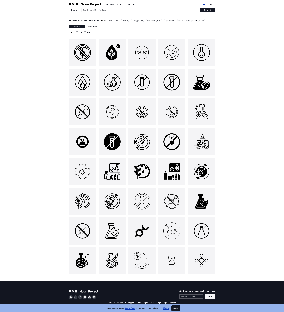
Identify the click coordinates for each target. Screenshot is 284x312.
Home (106, 4)
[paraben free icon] (82, 52)
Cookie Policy (130, 308)
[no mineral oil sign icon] (142, 260)
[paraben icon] (82, 260)
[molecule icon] (142, 230)
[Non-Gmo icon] (171, 230)
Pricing (202, 4)
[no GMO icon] (201, 230)
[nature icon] (171, 260)
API (123, 4)
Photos (118, 4)
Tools (128, 4)
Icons (112, 4)
